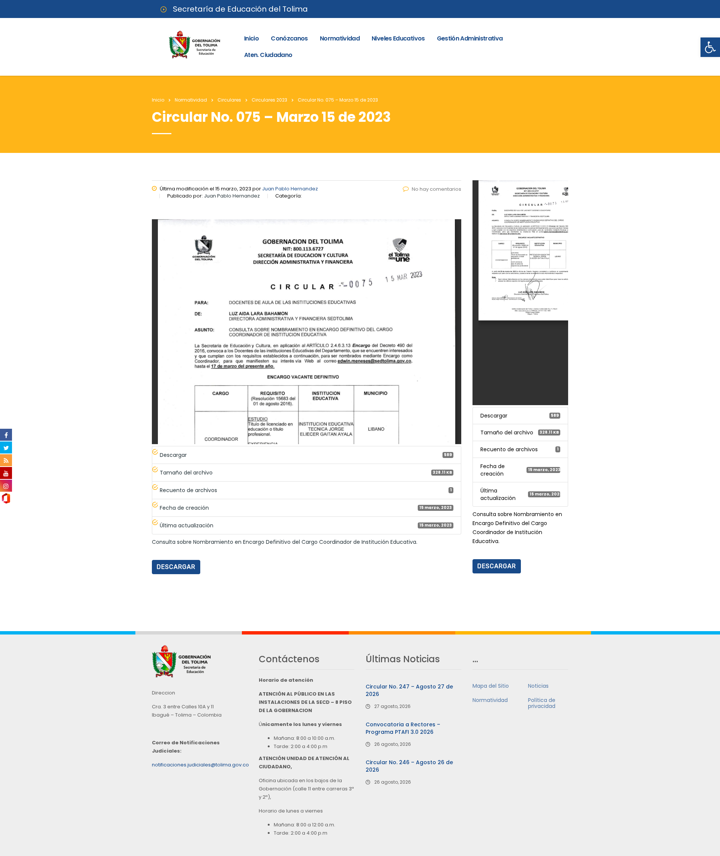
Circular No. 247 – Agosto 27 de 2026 (409, 690)
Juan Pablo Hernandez (290, 188)
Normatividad (340, 38)
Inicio (251, 38)
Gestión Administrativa (470, 38)
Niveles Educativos (398, 38)
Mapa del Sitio (490, 686)
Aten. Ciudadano (268, 55)
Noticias (538, 686)
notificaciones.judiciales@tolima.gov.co (200, 764)
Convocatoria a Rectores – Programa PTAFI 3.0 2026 (403, 728)
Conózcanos (289, 38)
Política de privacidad (541, 703)
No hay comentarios (436, 189)
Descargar (176, 566)
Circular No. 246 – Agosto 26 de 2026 (409, 766)
